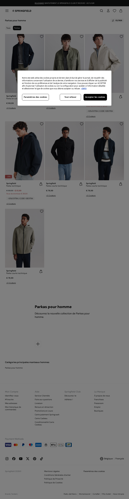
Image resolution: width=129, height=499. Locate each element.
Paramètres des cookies (35, 97)
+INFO (84, 88)
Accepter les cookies (95, 97)
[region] (64, 88)
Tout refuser (70, 97)
